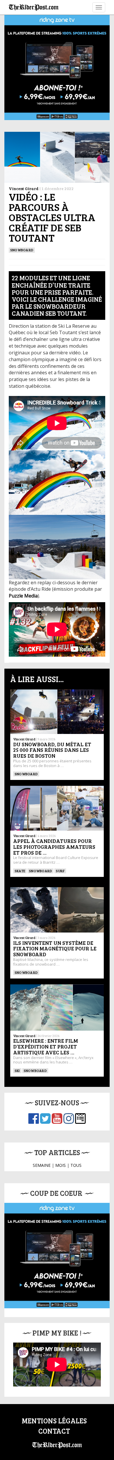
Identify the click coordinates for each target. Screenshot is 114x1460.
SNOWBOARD (21, 249)
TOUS (76, 1165)
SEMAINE (42, 1165)
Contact (54, 1431)
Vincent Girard (24, 188)
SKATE (20, 870)
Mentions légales (54, 1420)
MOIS (60, 1165)
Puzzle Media (23, 595)
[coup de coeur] (57, 1255)
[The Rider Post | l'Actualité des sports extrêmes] (33, 7)
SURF (60, 870)
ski (17, 1070)
